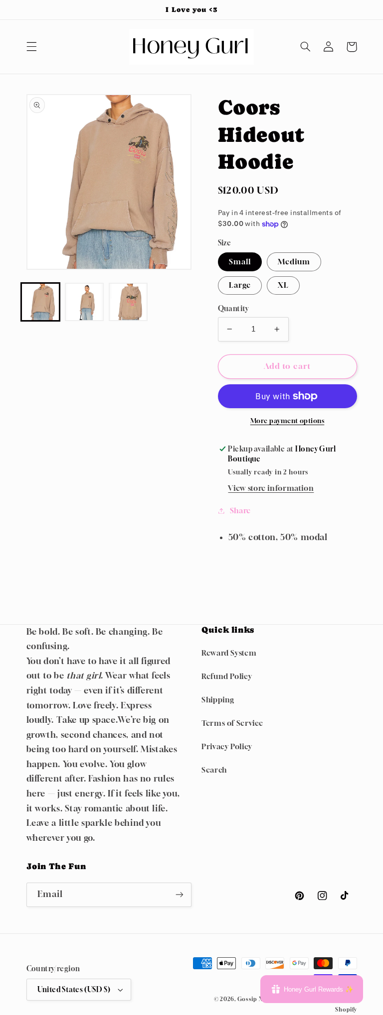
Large (240, 285)
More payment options (287, 421)
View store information (271, 488)
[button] (31, 46)
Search (214, 770)
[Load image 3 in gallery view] (128, 302)
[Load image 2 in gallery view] (84, 302)
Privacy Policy (226, 746)
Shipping (217, 699)
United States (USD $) (74, 990)
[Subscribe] (179, 895)
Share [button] (240, 510)
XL (283, 285)
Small (240, 261)
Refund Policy (226, 676)
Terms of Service (232, 723)
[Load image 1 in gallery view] (40, 302)
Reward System (228, 653)
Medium (294, 261)
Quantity (233, 309)
